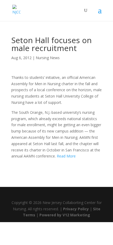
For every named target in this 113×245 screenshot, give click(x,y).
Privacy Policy (76, 208)
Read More (66, 156)
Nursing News (48, 57)
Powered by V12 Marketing (64, 214)
